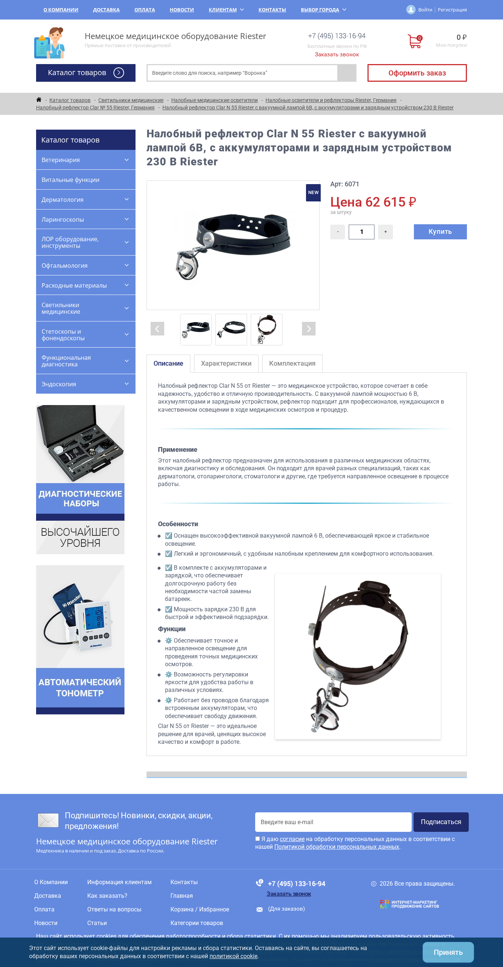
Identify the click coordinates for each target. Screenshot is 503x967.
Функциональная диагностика (66, 361)
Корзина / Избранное (199, 909)
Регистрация (452, 9)
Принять (448, 952)
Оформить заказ (417, 72)
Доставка (106, 9)
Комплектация (292, 363)
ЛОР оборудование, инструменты (70, 242)
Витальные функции (70, 180)
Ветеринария (61, 160)
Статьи (97, 923)
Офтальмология (65, 265)
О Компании (60, 9)
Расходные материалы (74, 285)
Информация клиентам (119, 882)
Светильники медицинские (61, 308)
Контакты (272, 9)
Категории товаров (196, 923)
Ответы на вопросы (114, 909)
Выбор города (320, 9)
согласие (292, 839)
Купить (440, 231)
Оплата (144, 9)
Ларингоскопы (63, 219)
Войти (425, 9)
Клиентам (223, 9)
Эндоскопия (59, 384)
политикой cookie (233, 956)
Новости (182, 9)
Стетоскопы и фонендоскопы (63, 334)
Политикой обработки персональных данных (336, 846)
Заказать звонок (337, 54)
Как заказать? (107, 896)
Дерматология (63, 200)
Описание (168, 363)
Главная (181, 896)
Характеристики (226, 363)
